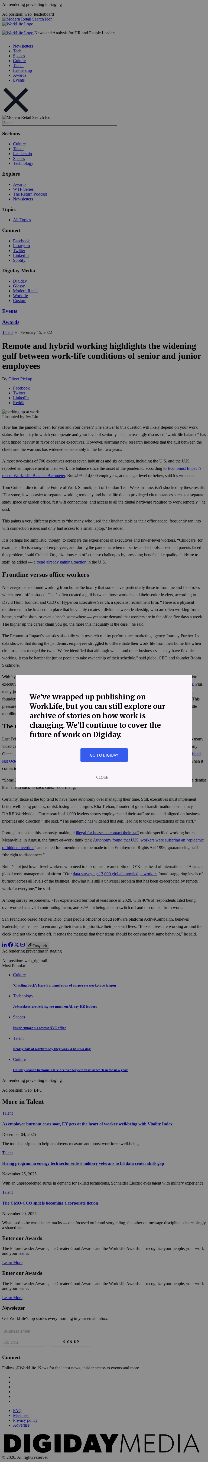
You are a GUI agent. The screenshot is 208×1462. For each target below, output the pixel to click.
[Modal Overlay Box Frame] (104, 731)
